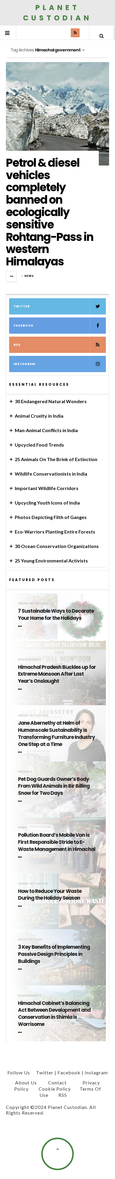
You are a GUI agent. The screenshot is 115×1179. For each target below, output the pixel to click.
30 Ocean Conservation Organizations (57, 546)
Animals (25, 771)
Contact (57, 1082)
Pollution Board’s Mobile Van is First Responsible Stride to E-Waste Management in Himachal (56, 842)
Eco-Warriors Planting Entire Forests (55, 531)
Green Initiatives (33, 603)
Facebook (23, 325)
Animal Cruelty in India (39, 416)
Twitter (22, 306)
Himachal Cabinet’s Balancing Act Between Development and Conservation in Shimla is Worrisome (54, 1014)
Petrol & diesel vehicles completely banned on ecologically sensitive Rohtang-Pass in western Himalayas (49, 212)
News (29, 276)
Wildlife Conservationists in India (51, 473)
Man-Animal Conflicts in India (46, 430)
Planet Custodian (57, 13)
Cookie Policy (55, 1089)
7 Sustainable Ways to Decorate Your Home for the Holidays (56, 615)
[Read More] (21, 626)
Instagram (24, 364)
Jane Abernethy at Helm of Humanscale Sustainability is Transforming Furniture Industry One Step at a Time (56, 733)
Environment (30, 659)
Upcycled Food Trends (39, 444)
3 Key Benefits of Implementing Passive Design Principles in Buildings (54, 954)
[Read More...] (11, 276)
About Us (26, 1082)
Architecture (30, 939)
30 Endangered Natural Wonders (51, 401)
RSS (17, 345)
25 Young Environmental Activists (51, 560)
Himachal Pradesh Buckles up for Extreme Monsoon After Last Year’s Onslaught (57, 674)
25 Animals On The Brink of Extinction (56, 459)
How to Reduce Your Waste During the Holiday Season (49, 895)
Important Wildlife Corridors (46, 488)
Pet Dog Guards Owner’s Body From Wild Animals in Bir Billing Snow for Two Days (54, 786)
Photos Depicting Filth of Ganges (51, 517)
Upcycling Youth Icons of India (47, 502)
